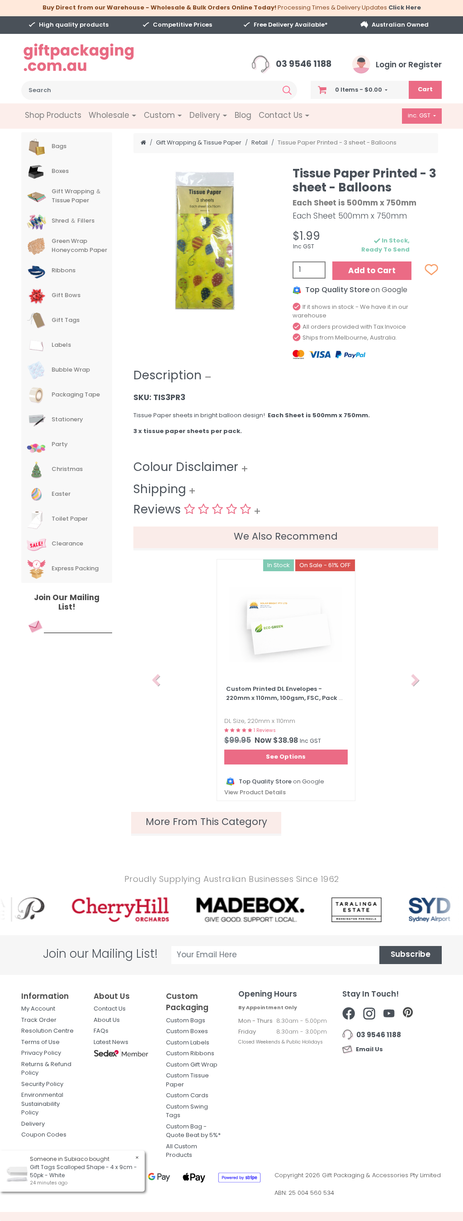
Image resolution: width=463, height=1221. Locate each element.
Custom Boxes (187, 1032)
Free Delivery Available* (291, 25)
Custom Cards (187, 1096)
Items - (358, 90)
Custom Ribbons (190, 1054)
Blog (243, 116)
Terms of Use (40, 1042)
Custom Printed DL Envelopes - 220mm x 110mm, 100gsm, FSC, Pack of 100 (285, 698)
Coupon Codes (43, 1135)
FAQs (101, 1031)
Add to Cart (372, 271)
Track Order (39, 1020)
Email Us (368, 1050)
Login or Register (408, 65)
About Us (107, 1020)
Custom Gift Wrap (191, 1065)
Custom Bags (185, 1021)
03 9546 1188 (302, 65)
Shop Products (53, 116)
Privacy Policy (41, 1053)
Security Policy (42, 1084)
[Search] (287, 90)
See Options (286, 757)
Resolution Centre (47, 1031)
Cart (425, 90)
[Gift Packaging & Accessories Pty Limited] (90, 58)
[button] (156, 680)
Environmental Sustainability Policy (42, 1104)
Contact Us (110, 1009)
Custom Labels (187, 1043)
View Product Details (255, 793)
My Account (38, 1009)
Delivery (33, 1124)
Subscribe (410, 955)
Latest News (111, 1042)
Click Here (404, 8)
